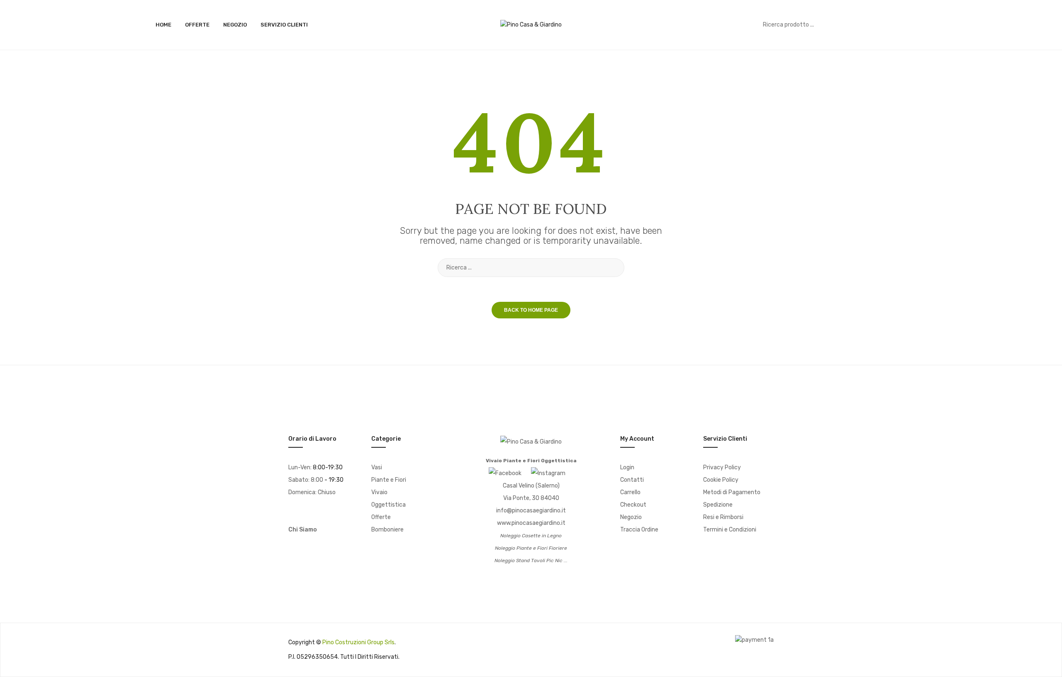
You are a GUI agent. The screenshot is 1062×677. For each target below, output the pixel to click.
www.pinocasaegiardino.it (531, 523)
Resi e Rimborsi (723, 517)
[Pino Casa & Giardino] (531, 25)
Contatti (632, 479)
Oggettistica (388, 504)
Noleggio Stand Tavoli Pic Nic (528, 560)
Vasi (376, 467)
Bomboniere (387, 529)
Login (627, 467)
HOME (163, 25)
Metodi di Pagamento (731, 492)
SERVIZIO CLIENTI (284, 25)
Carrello (630, 492)
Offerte (381, 517)
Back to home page (531, 310)
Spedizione (718, 504)
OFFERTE (197, 25)
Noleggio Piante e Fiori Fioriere (531, 548)
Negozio (631, 517)
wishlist (893, 25)
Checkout (633, 504)
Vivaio (379, 492)
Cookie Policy (720, 479)
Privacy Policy (722, 467)
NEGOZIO (235, 25)
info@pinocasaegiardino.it (531, 510)
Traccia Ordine (639, 529)
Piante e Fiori (388, 479)
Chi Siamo (302, 529)
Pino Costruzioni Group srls (358, 642)
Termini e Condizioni (729, 529)
